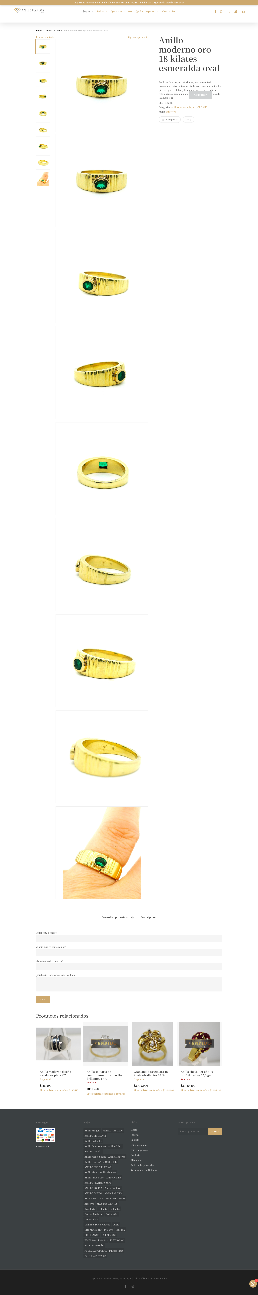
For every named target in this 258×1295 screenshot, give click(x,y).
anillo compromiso (95, 1146)
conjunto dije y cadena (97, 1224)
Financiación (43, 1146)
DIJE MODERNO (93, 1229)
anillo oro (170, 111)
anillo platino (113, 1177)
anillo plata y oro (94, 1177)
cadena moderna (94, 1214)
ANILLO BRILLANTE (95, 1135)
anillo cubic (115, 1146)
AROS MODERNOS (115, 1198)
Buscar (215, 1131)
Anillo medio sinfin (95, 1156)
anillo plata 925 (107, 1172)
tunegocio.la (160, 1278)
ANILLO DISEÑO (93, 1151)
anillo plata (91, 1172)
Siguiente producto (138, 37)
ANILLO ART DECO (113, 1130)
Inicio (39, 30)
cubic (116, 1224)
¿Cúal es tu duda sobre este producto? (56, 975)
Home (134, 1129)
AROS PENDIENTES (107, 1203)
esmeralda (185, 107)
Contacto (135, 1155)
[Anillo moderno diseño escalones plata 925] (58, 1044)
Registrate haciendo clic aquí (90, 2)
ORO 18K (202, 107)
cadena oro (112, 1214)
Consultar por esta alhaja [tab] (118, 917)
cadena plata (91, 1219)
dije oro (108, 1229)
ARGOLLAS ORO (113, 1193)
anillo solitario (113, 1188)
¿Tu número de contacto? (49, 961)
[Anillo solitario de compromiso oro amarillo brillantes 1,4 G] (105, 1044)
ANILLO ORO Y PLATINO (98, 1167)
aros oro (89, 1203)
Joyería (134, 1134)
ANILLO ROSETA (93, 1188)
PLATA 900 (90, 1240)
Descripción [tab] (149, 917)
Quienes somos (139, 1144)
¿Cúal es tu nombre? (46, 932)
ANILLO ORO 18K (107, 1161)
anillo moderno (116, 1156)
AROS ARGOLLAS (94, 1198)
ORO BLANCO (92, 1235)
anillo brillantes (93, 1141)
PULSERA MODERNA (96, 1250)
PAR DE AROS (109, 1235)
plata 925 (103, 1240)
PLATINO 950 (117, 1240)
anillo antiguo (92, 1130)
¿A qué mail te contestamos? (51, 946)
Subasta (135, 1139)
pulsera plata (116, 1250)
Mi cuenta (136, 1160)
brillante (102, 1208)
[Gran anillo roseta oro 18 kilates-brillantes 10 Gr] (152, 1044)
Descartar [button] (178, 2)
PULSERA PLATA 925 (95, 1255)
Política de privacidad (143, 1165)
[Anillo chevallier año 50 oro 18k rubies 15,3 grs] (199, 1044)
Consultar (200, 94)
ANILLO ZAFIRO (93, 1193)
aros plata (90, 1208)
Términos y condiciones (144, 1170)
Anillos (49, 30)
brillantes (115, 1208)
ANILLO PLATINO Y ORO (98, 1182)
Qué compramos (139, 1149)
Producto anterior (45, 37)
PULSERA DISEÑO (94, 1245)
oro (58, 30)
